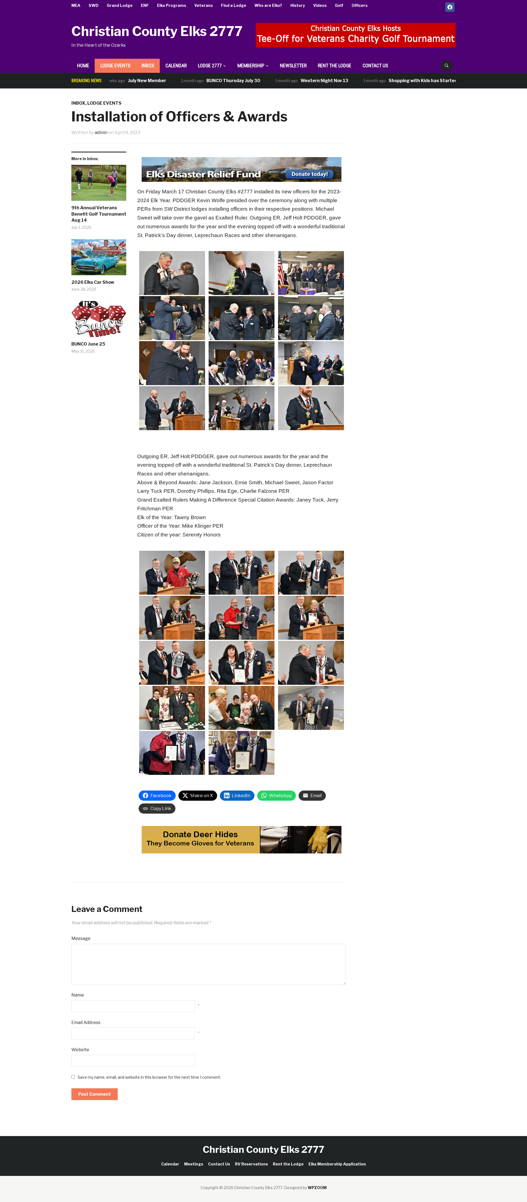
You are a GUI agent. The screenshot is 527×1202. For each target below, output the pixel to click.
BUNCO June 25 (88, 344)
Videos (320, 5)
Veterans (203, 5)
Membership (250, 65)
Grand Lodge (120, 5)
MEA (75, 5)
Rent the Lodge (334, 65)
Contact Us (375, 65)
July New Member (117, 80)
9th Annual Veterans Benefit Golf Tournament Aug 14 (98, 214)
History (297, 5)
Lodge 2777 (210, 65)
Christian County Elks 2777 (157, 31)
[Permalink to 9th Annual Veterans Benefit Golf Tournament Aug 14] (98, 185)
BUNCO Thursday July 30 (203, 80)
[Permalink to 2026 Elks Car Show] (98, 259)
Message (81, 938)
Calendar (176, 65)
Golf (339, 5)
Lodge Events (115, 65)
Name (77, 995)
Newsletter (293, 65)
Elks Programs (171, 5)
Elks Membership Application (337, 1164)
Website (80, 1049)
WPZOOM (317, 1187)
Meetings (193, 1164)
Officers (360, 5)
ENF (145, 5)
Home (83, 65)
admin (101, 132)
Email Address (85, 1022)
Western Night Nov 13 (294, 80)
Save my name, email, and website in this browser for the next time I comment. (149, 1077)
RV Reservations (251, 1164)
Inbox (148, 65)
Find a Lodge (233, 5)
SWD (94, 5)
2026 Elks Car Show (92, 282)
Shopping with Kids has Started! (393, 80)
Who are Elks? (268, 5)
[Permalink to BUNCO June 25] (98, 321)
